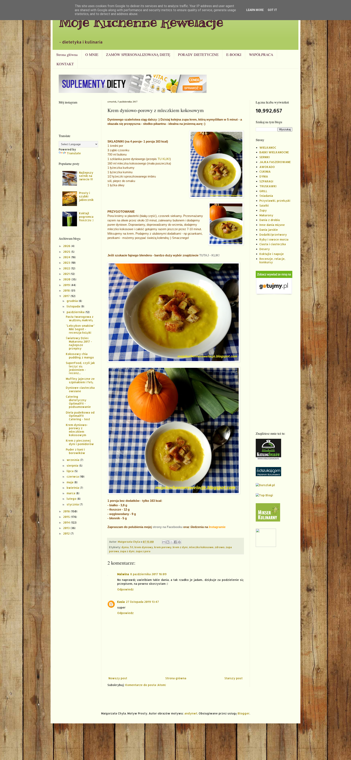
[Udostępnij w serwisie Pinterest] (179, 542)
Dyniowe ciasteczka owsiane (80, 389)
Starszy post (233, 678)
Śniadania (266, 195)
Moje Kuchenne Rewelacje (141, 21)
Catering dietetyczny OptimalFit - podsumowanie (78, 401)
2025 (67, 251)
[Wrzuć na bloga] (168, 542)
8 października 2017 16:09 (148, 574)
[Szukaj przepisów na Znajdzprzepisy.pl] (264, 495)
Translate (74, 153)
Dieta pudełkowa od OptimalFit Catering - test (80, 416)
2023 (67, 262)
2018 (67, 290)
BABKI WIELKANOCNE (274, 152)
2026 (67, 246)
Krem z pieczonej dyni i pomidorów (80, 442)
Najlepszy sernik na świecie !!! (86, 176)
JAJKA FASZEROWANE (275, 162)
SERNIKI (264, 157)
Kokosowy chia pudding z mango (80, 355)
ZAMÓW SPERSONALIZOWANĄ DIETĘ (138, 54)
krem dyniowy (143, 547)
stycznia (73, 504)
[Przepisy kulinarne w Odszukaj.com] (268, 475)
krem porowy (162, 547)
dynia (125, 547)
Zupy (263, 210)
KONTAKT (65, 63)
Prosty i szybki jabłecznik (86, 196)
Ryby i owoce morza (273, 239)
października (76, 312)
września (73, 460)
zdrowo (219, 547)
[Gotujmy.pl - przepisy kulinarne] (274, 294)
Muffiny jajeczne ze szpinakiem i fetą (80, 380)
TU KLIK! (164, 159)
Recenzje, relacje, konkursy (272, 260)
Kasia (121, 601)
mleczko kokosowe (201, 547)
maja (70, 482)
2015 (67, 516)
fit (131, 547)
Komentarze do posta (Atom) (145, 685)
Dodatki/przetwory (273, 234)
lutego (72, 498)
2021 (66, 273)
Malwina (123, 574)
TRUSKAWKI (267, 186)
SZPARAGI (266, 181)
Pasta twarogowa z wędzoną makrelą (79, 318)
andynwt (190, 713)
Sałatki (264, 205)
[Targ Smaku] (266, 546)
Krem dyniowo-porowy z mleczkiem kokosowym (77, 430)
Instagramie (217, 527)
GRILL (263, 191)
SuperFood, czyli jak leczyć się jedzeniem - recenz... (80, 368)
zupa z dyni (127, 551)
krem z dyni (180, 547)
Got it (272, 10)
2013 (66, 528)
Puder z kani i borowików (75, 451)
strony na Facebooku (167, 527)
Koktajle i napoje (271, 254)
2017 (66, 296)
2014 (67, 522)
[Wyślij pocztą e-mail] (164, 542)
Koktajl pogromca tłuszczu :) (86, 216)
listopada (74, 306)
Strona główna (67, 54)
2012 (66, 533)
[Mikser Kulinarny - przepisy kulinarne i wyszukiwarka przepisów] (268, 520)
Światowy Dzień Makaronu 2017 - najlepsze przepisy (79, 343)
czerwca (73, 476)
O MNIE (91, 54)
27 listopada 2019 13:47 (142, 601)
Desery (264, 249)
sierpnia (73, 465)
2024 (67, 257)
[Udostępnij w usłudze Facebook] (175, 542)
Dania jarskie (268, 229)
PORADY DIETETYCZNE (198, 54)
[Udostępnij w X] (172, 542)
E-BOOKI (233, 54)
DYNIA (263, 176)
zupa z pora (143, 551)
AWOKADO (267, 167)
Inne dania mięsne (272, 224)
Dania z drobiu (269, 220)
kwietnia (73, 487)
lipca (70, 471)
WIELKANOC (267, 147)
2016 (67, 511)
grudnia (73, 301)
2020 (67, 279)
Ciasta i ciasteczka (272, 244)
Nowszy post (117, 678)
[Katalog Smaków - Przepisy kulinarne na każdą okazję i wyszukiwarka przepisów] (268, 459)
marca (71, 493)
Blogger (243, 713)
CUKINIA (265, 171)
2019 (67, 285)
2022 (67, 268)
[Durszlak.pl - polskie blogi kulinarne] (265, 485)
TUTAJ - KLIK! (209, 255)
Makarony (266, 215)
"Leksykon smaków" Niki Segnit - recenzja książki (80, 329)
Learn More (255, 10)
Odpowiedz (125, 589)
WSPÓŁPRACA (261, 54)
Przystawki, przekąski (274, 200)
